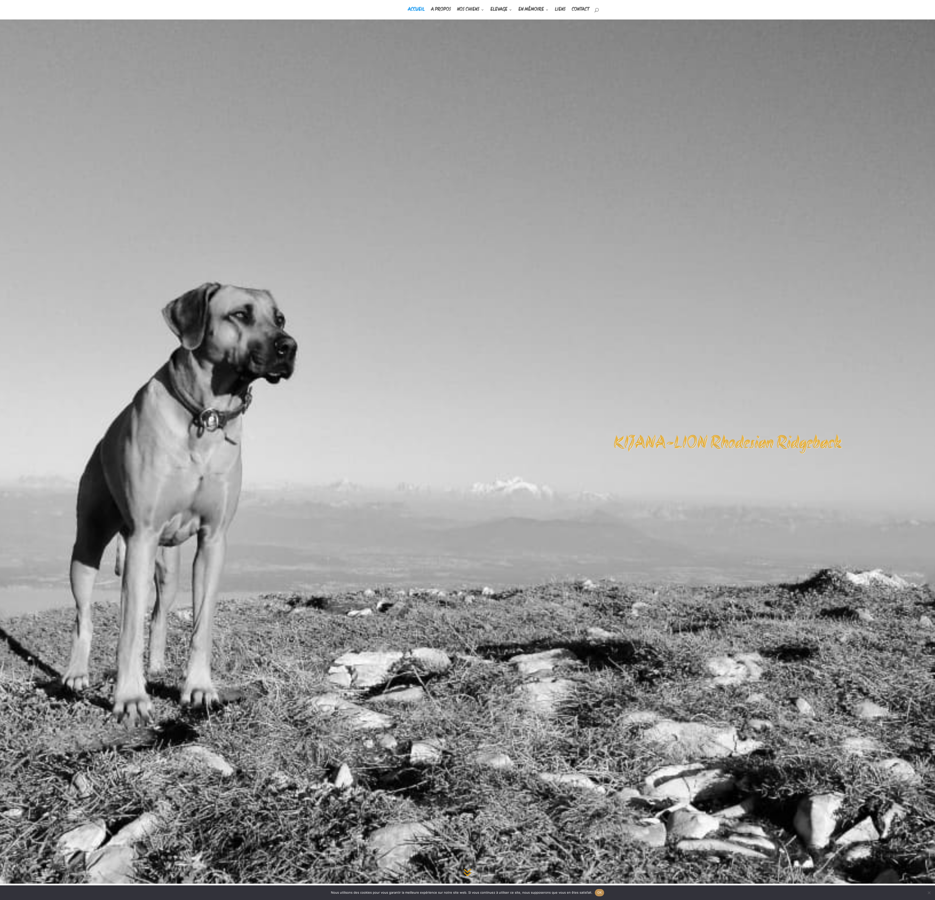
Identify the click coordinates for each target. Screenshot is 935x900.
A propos (441, 10)
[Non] (928, 892)
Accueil (416, 10)
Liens (560, 10)
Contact (580, 10)
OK (599, 892)
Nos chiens (468, 10)
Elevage (498, 10)
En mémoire (531, 10)
